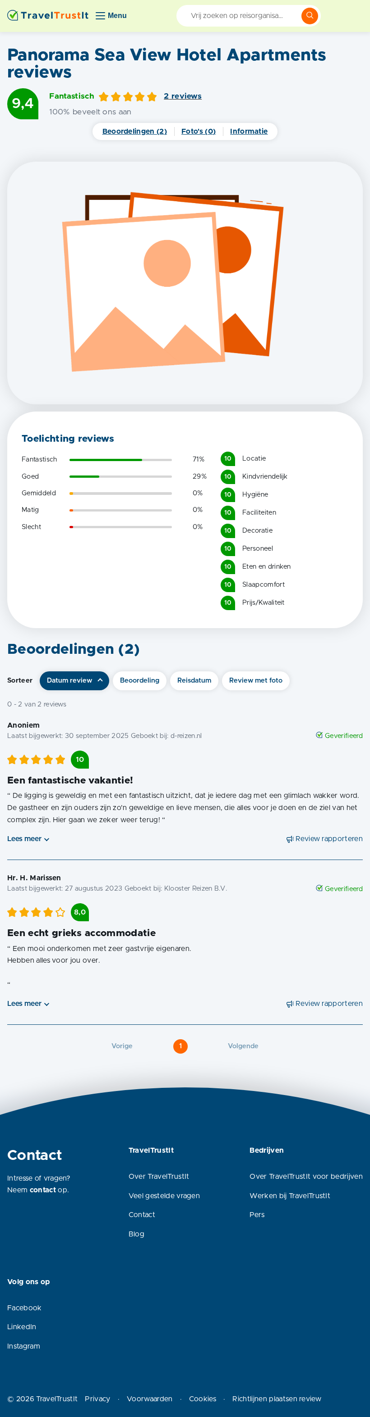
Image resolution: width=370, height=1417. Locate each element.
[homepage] (47, 16)
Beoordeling (139, 680)
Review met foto (255, 680)
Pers (257, 1214)
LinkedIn (22, 1327)
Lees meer (24, 838)
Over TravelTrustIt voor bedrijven (306, 1176)
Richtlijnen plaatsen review (276, 1399)
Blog (136, 1234)
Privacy (97, 1399)
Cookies (202, 1399)
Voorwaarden (150, 1399)
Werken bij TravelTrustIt (290, 1196)
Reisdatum (194, 680)
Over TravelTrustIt (159, 1176)
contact (43, 1190)
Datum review (69, 680)
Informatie (249, 131)
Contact (142, 1214)
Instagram (23, 1346)
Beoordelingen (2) (134, 131)
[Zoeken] (310, 16)
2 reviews (183, 96)
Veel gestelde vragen (164, 1196)
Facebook (24, 1308)
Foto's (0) (198, 131)
